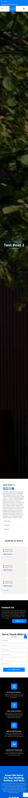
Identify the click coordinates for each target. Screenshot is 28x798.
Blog (10, 248)
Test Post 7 (7, 554)
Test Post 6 (7, 570)
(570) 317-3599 (10, 4)
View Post (5, 590)
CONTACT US (19, 621)
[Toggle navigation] (24, 9)
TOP (25, 637)
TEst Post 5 (7, 586)
